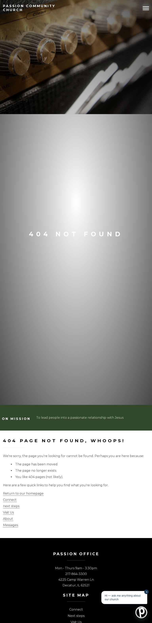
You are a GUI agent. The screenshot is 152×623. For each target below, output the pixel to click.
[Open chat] (141, 612)
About (8, 519)
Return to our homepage (23, 493)
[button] (124, 597)
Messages (10, 525)
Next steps (76, 616)
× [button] (146, 591)
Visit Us (8, 512)
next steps (11, 506)
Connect (10, 500)
